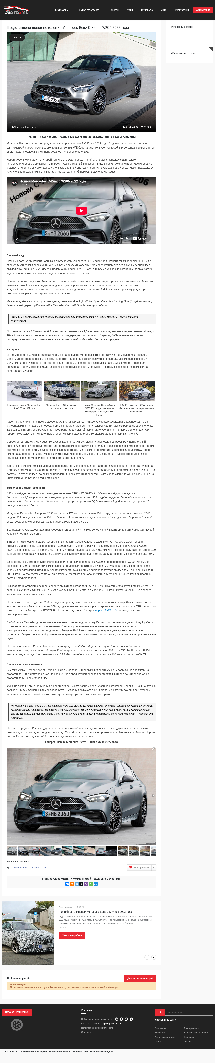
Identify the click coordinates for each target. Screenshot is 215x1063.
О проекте (86, 1032)
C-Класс (34, 867)
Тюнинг (187, 1041)
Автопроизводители (165, 1037)
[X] (81, 884)
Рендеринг (189, 1037)
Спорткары (160, 1028)
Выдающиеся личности (196, 1032)
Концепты (160, 1032)
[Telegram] (77, 884)
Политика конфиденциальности (97, 1028)
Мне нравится (144, 867)
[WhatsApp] (91, 884)
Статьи (129, 10)
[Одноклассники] (72, 884)
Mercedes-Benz (20, 867)
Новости (114, 10)
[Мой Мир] (96, 884)
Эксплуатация (181, 10)
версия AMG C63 (106, 610)
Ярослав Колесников (25, 127)
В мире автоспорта (88, 10)
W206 (43, 867)
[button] (153, 748)
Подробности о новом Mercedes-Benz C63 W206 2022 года (95, 911)
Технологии (147, 10)
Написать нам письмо (16, 1012)
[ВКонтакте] (67, 884)
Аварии (158, 1041)
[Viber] (86, 884)
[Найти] (160, 1012)
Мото (163, 10)
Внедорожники (191, 1028)
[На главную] (16, 10)
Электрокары (61, 10)
